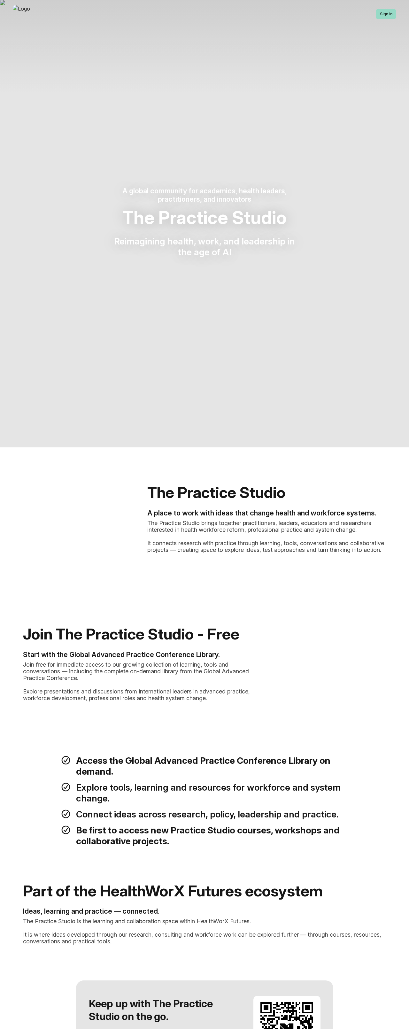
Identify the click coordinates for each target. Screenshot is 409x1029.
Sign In (386, 14)
